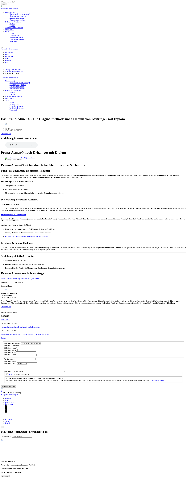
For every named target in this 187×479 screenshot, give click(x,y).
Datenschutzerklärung (157, 380)
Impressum (9, 56)
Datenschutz (9, 402)
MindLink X (9, 30)
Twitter (7, 421)
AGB (7, 58)
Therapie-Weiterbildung (13, 70)
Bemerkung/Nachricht (16, 371)
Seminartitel (12, 343)
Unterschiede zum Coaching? (20, 14)
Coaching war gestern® (18, 16)
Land (10, 363)
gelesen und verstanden (19, 374)
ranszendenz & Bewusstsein (14, 215)
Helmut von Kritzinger (13, 22)
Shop (7, 32)
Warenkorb (13, 41)
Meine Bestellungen (16, 37)
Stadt (10, 355)
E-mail (7, 423)
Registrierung (14, 35)
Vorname (11, 346)
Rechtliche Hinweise (17, 39)
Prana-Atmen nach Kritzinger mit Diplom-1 (20, 279)
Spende (12, 26)
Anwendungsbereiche (17, 18)
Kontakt (8, 60)
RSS (6, 62)
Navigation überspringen (9, 8)
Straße (10, 350)
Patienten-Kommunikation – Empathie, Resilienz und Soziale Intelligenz (25, 334)
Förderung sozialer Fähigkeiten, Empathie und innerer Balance (26, 236)
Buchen (12, 24)
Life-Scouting (10, 12)
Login (12, 33)
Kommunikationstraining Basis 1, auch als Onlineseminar (20, 327)
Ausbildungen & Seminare (14, 28)
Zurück (3, 338)
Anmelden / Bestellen (8, 386)
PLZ (10, 352)
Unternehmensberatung (17, 20)
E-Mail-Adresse (6, 436)
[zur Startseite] (2, 6)
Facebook (8, 419)
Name (10, 348)
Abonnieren (5, 476)
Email (10, 361)
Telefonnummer (10, 359)
